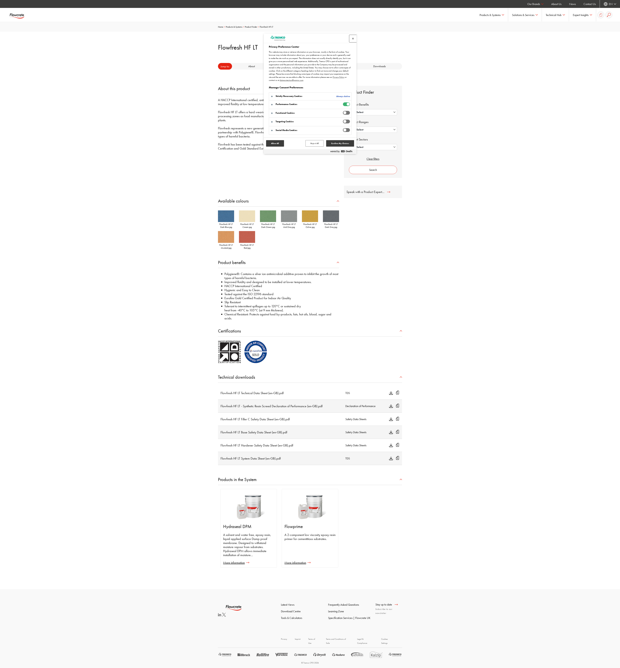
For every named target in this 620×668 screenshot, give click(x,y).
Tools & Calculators (291, 618)
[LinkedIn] (219, 615)
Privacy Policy (338, 77)
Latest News (287, 604)
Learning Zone (336, 611)
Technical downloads (236, 377)
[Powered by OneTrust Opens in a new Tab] (342, 152)
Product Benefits (359, 104)
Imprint (297, 639)
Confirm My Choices (340, 143)
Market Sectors (358, 139)
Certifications (229, 331)
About (251, 66)
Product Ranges (358, 122)
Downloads (379, 66)
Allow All (275, 143)
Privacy (284, 639)
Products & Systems (234, 26)
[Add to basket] (397, 393)
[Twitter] (224, 615)
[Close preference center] (352, 38)
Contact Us (590, 4)
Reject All (314, 143)
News (572, 4)
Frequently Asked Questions (343, 604)
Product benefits (232, 262)
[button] (492, 15)
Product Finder (251, 26)
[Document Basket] (600, 14)
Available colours (233, 201)
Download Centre (291, 611)
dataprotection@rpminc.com (291, 80)
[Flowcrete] (19, 15)
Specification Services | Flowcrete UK (349, 618)
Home (220, 26)
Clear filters (373, 159)
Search (373, 170)
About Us (556, 4)
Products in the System (237, 479)
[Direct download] (391, 393)
